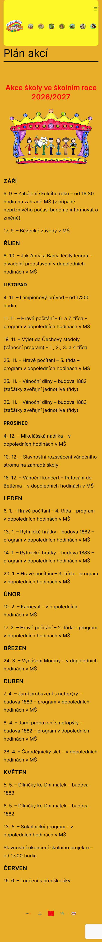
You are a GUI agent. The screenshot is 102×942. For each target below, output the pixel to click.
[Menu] (95, 9)
